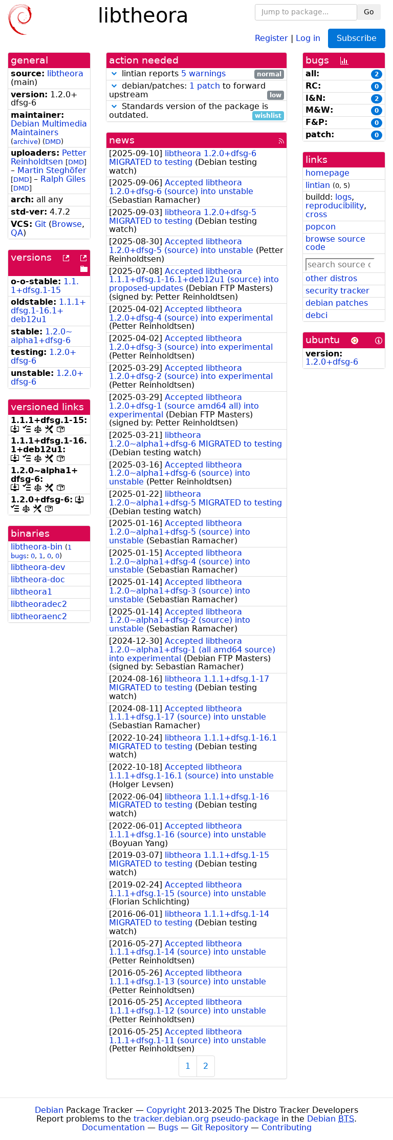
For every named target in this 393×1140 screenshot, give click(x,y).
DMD (53, 141)
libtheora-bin (36, 547)
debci (316, 315)
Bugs (168, 1127)
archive (25, 141)
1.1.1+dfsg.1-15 (45, 286)
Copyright (166, 1110)
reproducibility (334, 205)
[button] (114, 73)
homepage (327, 173)
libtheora (65, 73)
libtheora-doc (38, 579)
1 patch (204, 86)
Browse (67, 224)
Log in (308, 38)
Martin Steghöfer (51, 170)
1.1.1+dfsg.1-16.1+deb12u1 (48, 310)
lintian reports (200, 74)
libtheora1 (31, 592)
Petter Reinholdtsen (48, 157)
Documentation (113, 1127)
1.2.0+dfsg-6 (331, 362)
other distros (331, 278)
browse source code (335, 243)
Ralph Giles (62, 179)
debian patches (336, 303)
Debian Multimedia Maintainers (49, 128)
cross (316, 214)
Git (40, 224)
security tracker (337, 290)
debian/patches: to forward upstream (195, 90)
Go (369, 12)
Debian (49, 1110)
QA (17, 233)
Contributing (286, 1127)
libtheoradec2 (39, 604)
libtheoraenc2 (39, 616)
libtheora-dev (38, 567)
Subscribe (357, 38)
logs (343, 197)
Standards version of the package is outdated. (195, 111)
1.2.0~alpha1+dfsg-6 (41, 336)
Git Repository (219, 1127)
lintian (317, 185)
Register (271, 38)
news (122, 140)
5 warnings (203, 73)
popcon (320, 226)
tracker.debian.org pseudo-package (206, 1119)
